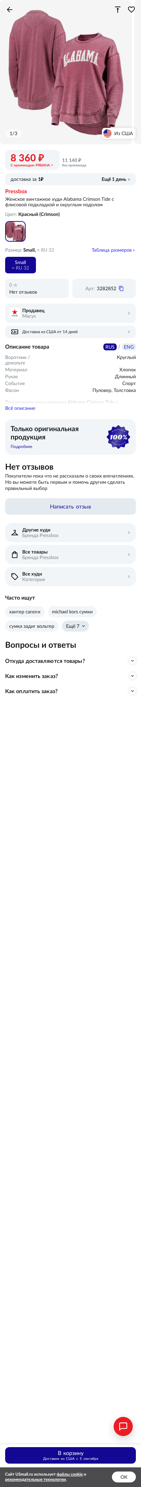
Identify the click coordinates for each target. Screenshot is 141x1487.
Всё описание (20, 408)
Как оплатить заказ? (31, 691)
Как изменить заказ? (31, 676)
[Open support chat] (123, 1426)
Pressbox (16, 191)
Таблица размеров (112, 250)
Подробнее (21, 446)
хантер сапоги (24, 611)
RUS (110, 347)
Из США (123, 133)
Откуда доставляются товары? (45, 661)
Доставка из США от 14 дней (50, 331)
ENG (129, 347)
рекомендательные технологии (35, 1479)
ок (123, 1477)
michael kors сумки (72, 611)
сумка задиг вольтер (31, 626)
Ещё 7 (72, 626)
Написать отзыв (70, 506)
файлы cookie (70, 1474)
